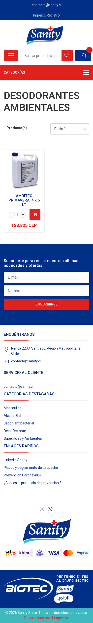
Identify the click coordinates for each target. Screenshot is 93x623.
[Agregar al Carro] (35, 214)
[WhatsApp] (50, 509)
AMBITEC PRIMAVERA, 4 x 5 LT (24, 200)
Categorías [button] (14, 72)
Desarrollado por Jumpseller (46, 618)
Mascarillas (12, 408)
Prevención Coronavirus (22, 475)
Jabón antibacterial (19, 423)
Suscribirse (46, 304)
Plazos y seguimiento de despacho (31, 468)
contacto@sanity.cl (26, 361)
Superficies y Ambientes (23, 438)
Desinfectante (15, 431)
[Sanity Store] (45, 35)
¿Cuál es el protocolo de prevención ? (32, 483)
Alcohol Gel (12, 416)
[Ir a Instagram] (42, 509)
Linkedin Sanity (15, 460)
